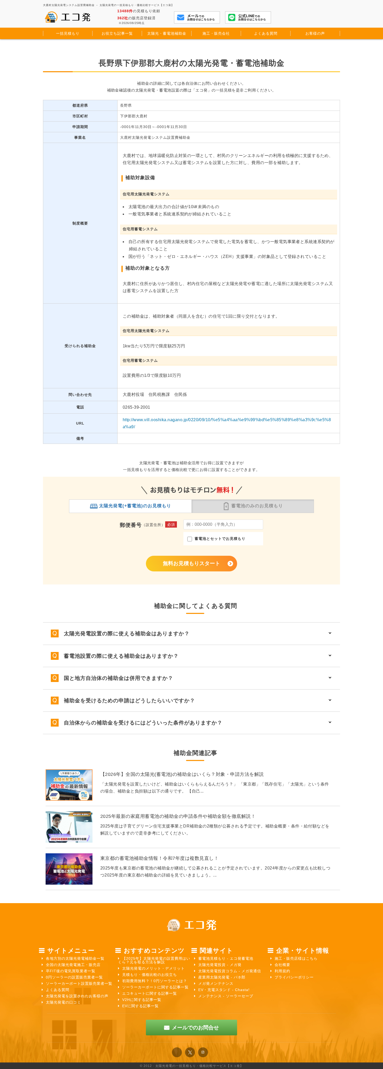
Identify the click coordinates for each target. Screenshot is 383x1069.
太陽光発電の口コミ (63, 1002)
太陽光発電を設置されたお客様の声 (77, 996)
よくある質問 (57, 990)
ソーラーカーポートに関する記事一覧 (155, 987)
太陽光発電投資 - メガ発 (220, 965)
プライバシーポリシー (294, 977)
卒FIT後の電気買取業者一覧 (70, 971)
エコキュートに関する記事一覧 (149, 993)
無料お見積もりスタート (191, 563)
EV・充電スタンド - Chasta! (224, 990)
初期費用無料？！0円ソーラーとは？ (154, 981)
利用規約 (282, 971)
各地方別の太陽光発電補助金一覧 (75, 958)
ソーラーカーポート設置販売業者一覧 (79, 983)
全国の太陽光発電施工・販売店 (73, 965)
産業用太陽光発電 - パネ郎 (221, 977)
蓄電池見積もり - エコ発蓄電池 (225, 958)
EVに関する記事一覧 (140, 1006)
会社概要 (282, 965)
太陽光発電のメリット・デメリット (153, 968)
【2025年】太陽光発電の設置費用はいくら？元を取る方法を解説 (154, 960)
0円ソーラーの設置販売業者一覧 (74, 977)
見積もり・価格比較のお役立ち (149, 975)
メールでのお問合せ (195, 1027)
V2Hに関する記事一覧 (141, 1000)
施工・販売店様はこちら (296, 958)
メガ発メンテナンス (215, 983)
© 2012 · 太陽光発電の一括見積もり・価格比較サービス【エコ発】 (191, 1066)
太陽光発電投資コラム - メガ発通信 (229, 971)
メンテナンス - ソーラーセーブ (225, 996)
